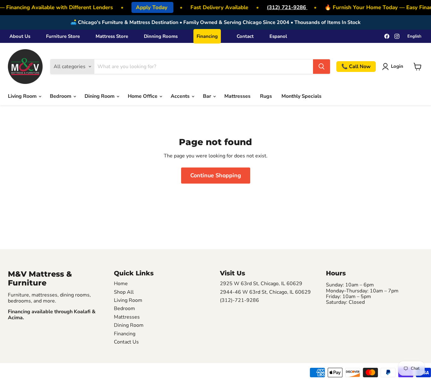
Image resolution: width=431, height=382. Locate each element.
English (414, 36)
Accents (181, 96)
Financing (207, 36)
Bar (207, 96)
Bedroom (61, 96)
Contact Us (126, 342)
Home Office (143, 96)
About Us (19, 36)
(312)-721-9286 (239, 300)
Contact (245, 36)
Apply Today (150, 7)
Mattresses (237, 96)
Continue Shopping (215, 175)
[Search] (321, 66)
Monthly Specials (301, 96)
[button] (394, 66)
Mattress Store (112, 36)
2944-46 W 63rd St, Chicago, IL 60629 (265, 292)
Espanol (278, 36)
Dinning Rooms (161, 36)
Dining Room (100, 96)
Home (121, 283)
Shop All (124, 292)
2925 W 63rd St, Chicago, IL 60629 (261, 283)
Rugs (266, 96)
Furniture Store (63, 36)
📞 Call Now (356, 66)
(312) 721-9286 (285, 7)
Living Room (23, 96)
